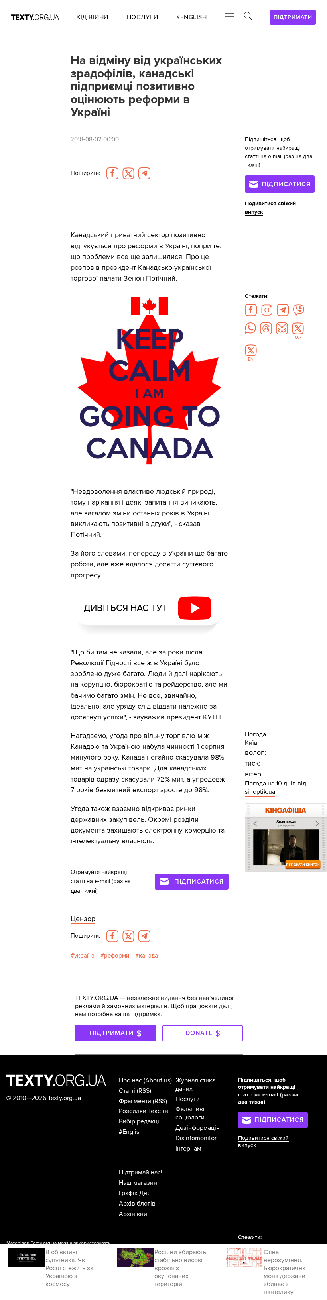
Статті (127, 1091)
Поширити (85, 173)
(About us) (158, 1080)
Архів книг (134, 1214)
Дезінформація (197, 1128)
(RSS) (144, 1091)
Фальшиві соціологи (190, 1113)
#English (131, 1132)
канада (148, 956)
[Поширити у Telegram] (144, 173)
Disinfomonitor (196, 1138)
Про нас (130, 1080)
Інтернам (188, 1149)
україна (84, 956)
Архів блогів (137, 1204)
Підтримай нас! (140, 1172)
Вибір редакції (140, 1121)
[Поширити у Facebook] (112, 173)
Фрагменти (135, 1101)
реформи (116, 956)
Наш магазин (138, 1183)
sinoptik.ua (260, 792)
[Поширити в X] (128, 173)
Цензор (83, 918)
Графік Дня (135, 1193)
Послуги (187, 1099)
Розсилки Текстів (143, 1111)
